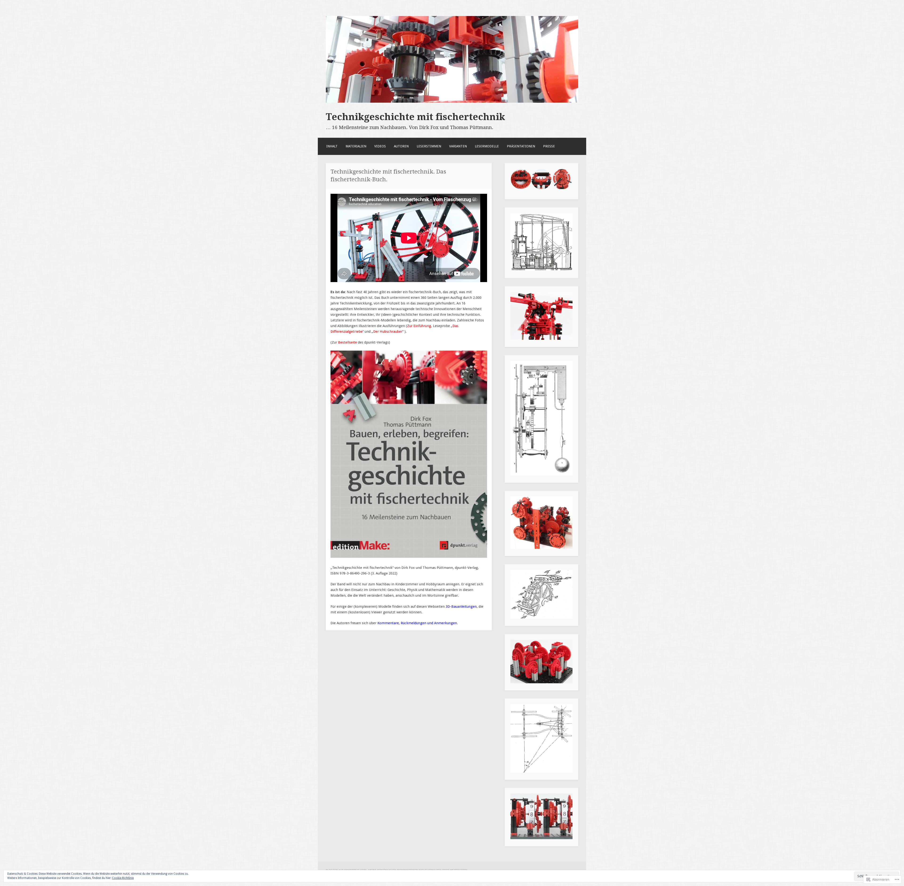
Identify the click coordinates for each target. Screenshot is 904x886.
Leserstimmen (429, 146)
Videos (380, 146)
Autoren (401, 146)
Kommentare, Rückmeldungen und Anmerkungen (417, 623)
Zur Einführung (419, 326)
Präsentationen (521, 146)
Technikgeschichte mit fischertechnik (415, 116)
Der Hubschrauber (387, 331)
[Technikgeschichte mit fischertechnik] (452, 101)
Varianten (458, 146)
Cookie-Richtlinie (123, 878)
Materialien (356, 146)
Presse (549, 146)
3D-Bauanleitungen (461, 606)
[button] (520, 179)
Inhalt (332, 146)
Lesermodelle (487, 146)
